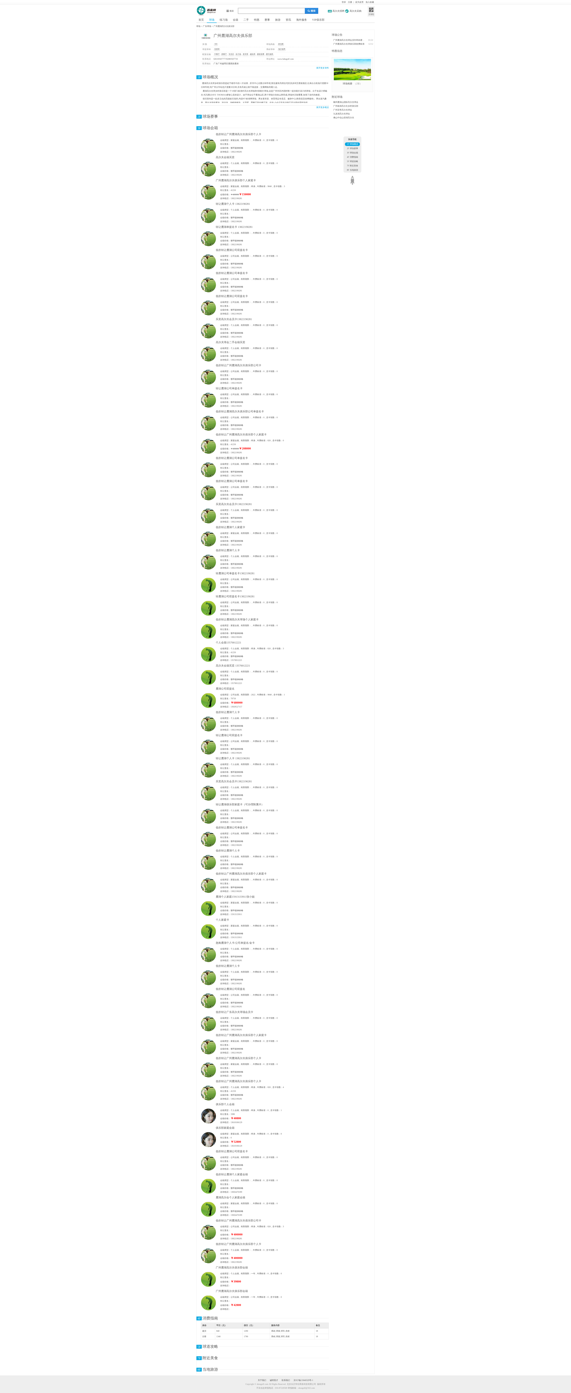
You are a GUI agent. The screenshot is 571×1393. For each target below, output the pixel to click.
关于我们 (262, 1380)
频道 (232, 11)
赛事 (267, 19)
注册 (350, 2)
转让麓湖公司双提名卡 (229, 735)
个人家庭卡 (222, 919)
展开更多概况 (322, 107)
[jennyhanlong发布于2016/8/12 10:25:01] (208, 377)
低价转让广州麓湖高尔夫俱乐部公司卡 (238, 365)
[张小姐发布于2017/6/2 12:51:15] (208, 1116)
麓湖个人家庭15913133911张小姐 (235, 896)
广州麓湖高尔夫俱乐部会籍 (232, 1267)
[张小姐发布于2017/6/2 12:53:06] (208, 1139)
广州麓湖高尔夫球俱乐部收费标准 (348, 44)
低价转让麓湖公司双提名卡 (232, 250)
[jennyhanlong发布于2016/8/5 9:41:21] (208, 1093)
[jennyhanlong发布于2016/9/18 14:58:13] (208, 493)
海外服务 (301, 19)
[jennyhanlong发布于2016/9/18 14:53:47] (208, 562)
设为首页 (359, 2)
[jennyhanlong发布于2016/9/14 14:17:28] (208, 470)
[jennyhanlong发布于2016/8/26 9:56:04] (208, 1047)
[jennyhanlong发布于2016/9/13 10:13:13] (208, 331)
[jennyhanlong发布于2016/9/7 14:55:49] (208, 354)
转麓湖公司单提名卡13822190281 (235, 573)
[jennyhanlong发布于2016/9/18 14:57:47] (208, 839)
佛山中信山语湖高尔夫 (343, 118)
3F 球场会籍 (352, 153)
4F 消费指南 (352, 157)
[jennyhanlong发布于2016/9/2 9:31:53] (208, 885)
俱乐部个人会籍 (225, 1104)
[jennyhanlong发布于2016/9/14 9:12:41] (208, 238)
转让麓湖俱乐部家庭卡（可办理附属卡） (240, 804)
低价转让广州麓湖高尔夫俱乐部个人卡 (238, 134)
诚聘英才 (274, 1380)
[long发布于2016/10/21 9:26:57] (208, 631)
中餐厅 (217, 54)
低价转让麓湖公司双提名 (230, 988)
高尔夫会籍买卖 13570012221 (233, 665)
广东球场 (207, 26)
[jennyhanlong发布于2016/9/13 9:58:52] (208, 400)
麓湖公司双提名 (225, 688)
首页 (201, 19)
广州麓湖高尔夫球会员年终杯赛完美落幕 (349, 40)
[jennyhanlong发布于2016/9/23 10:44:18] (208, 724)
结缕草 (217, 49)
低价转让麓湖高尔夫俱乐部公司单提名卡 (240, 411)
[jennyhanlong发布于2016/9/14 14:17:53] (208, 1163)
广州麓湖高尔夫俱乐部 (224, 26)
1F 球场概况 (352, 144)
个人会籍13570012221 (228, 642)
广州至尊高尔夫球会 (342, 110)
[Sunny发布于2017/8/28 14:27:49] (208, 908)
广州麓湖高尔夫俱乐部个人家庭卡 (236, 180)
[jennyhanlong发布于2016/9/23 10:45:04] (208, 308)
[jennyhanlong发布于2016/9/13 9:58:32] (208, 770)
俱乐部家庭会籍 (225, 1127)
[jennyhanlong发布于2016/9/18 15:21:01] (208, 516)
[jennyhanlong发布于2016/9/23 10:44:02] (208, 539)
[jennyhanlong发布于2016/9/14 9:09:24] (208, 862)
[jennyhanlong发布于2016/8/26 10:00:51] (208, 423)
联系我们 (286, 1380)
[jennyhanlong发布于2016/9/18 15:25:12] (208, 816)
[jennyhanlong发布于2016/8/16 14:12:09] (208, 146)
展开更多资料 (322, 68)
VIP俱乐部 (318, 19)
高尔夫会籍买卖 (225, 157)
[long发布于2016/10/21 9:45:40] (208, 585)
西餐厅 (224, 54)
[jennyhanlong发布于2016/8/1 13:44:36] (208, 192)
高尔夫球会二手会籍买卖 (230, 342)
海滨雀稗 (281, 49)
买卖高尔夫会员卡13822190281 (234, 319)
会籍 (235, 19)
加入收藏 (370, 2)
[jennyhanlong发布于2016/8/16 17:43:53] (208, 1024)
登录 (344, 2)
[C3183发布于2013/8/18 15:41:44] (208, 1279)
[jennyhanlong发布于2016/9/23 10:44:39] (208, 285)
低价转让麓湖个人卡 (228, 550)
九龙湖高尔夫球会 (341, 114)
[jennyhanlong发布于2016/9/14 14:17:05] (208, 977)
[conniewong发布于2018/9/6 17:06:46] (208, 677)
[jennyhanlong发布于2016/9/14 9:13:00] (208, 262)
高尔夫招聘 (338, 11)
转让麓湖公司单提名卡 (229, 388)
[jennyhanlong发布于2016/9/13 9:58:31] (208, 215)
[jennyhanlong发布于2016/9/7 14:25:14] (208, 1001)
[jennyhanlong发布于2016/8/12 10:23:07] (208, 1070)
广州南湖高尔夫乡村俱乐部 (345, 106)
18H (215, 44)
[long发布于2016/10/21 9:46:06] (208, 608)
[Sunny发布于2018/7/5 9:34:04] (208, 931)
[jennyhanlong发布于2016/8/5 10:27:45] (208, 1256)
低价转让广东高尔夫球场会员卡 (234, 1012)
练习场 (224, 19)
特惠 (256, 19)
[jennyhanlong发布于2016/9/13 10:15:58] (208, 793)
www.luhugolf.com (285, 59)
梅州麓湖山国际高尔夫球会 (345, 102)
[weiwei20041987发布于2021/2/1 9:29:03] (208, 700)
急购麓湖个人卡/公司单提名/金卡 (235, 942)
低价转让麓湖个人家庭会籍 (232, 1174)
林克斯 (281, 44)
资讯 (288, 19)
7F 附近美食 (352, 166)
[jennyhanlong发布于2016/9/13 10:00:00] (208, 747)
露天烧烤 (269, 54)
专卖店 (231, 54)
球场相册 (347, 83)
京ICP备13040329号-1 (303, 1380)
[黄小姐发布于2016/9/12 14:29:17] (208, 1209)
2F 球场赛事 (352, 148)
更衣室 (245, 54)
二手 (246, 19)
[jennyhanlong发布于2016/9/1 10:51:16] (208, 169)
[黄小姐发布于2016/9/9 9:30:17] (208, 1186)
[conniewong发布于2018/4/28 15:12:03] (208, 654)
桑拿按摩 (260, 54)
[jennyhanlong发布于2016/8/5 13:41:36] (208, 1232)
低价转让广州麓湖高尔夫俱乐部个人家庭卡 (241, 434)
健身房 (252, 54)
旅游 (277, 19)
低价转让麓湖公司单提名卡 (232, 273)
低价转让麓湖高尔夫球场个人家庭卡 (237, 619)
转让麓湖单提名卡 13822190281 (234, 226)
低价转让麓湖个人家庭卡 (230, 527)
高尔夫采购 (355, 11)
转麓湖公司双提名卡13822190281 (235, 596)
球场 (211, 19)
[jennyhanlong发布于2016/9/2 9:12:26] (208, 446)
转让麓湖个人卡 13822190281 (233, 203)
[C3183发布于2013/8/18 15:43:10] (208, 1303)
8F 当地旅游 (352, 170)
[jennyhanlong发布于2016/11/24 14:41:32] (208, 954)
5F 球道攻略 (352, 161)
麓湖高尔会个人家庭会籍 (230, 1197)
